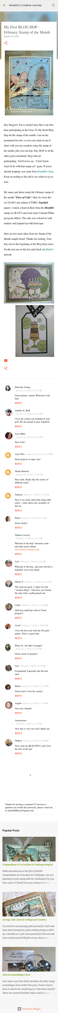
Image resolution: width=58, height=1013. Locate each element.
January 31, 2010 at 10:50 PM (29, 437)
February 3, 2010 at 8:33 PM (28, 648)
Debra (18, 686)
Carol (17, 625)
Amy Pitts (20, 454)
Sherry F (19, 581)
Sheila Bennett (22, 471)
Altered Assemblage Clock (16, 974)
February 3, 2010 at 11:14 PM (35, 686)
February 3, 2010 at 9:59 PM (33, 665)
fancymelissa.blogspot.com (27, 549)
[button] (6, 43)
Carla (17, 605)
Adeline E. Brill (22, 410)
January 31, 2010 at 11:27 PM (39, 454)
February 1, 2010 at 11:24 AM (29, 538)
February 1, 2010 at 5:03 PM (33, 561)
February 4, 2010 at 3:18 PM (35, 703)
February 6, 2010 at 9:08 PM (35, 740)
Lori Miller (20, 433)
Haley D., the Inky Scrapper (28, 645)
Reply (18, 403)
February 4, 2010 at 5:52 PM (28, 723)
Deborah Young (22, 387)
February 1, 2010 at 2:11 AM (34, 517)
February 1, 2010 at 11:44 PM (38, 581)
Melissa (18, 740)
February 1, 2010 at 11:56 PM (35, 605)
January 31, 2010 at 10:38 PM (29, 413)
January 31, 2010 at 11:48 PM (29, 474)
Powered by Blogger (31, 1008)
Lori (17, 561)
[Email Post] (6, 362)
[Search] (53, 5)
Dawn (17, 518)
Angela (18, 703)
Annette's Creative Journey (25, 5)
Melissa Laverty (22, 535)
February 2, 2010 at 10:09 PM (35, 625)
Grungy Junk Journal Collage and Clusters (24, 919)
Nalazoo (19, 494)
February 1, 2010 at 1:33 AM (36, 494)
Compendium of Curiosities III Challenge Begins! (27, 864)
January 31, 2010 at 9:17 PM (29, 390)
